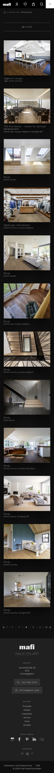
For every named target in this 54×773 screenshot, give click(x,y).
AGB (38, 765)
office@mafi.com (29, 690)
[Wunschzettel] (25, 4)
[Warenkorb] (33, 4)
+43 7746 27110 (29, 682)
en (22, 753)
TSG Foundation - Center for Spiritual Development (25, 127)
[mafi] (7, 4)
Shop (27, 721)
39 (46, 627)
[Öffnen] (50, 4)
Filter (28, 27)
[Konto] (17, 4)
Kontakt (27, 725)
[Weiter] (50, 627)
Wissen (27, 710)
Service (27, 717)
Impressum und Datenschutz (18, 765)
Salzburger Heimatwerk (17, 225)
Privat (7, 177)
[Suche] (42, 4)
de (27, 753)
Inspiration (27, 713)
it (32, 753)
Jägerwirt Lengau (13, 78)
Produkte (27, 706)
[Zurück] (4, 627)
